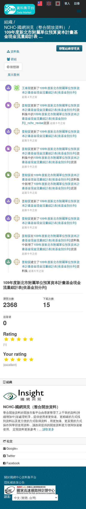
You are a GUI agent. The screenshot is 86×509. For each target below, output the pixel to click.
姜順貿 (26, 105)
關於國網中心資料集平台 (20, 477)
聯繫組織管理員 (69, 48)
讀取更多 (48, 429)
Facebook (13, 463)
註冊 (77, 3)
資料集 (14, 51)
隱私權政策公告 (14, 482)
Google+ (12, 448)
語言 (7, 496)
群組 (13, 59)
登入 (67, 3)
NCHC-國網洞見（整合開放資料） (35, 27)
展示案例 (13, 74)
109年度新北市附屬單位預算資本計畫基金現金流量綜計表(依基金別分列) (51, 90)
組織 (8, 22)
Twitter (10, 456)
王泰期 (26, 88)
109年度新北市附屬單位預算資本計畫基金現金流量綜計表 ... (41, 34)
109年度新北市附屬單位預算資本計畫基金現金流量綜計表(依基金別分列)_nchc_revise (51, 118)
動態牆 (14, 67)
